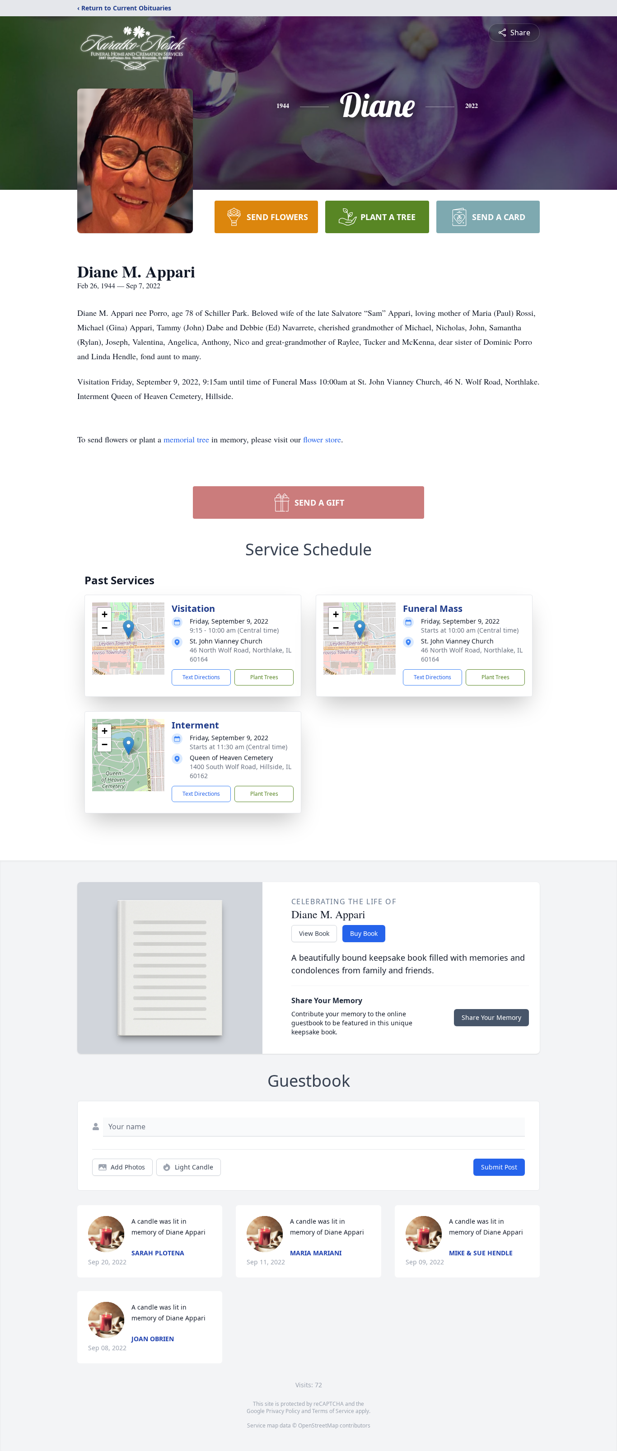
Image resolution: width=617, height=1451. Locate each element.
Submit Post (499, 1167)
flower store (322, 439)
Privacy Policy (283, 1411)
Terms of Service (333, 1411)
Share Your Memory (491, 1017)
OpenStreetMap (318, 1425)
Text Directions (201, 677)
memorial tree (186, 439)
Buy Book (364, 933)
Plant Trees (264, 677)
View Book (314, 933)
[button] (128, 629)
